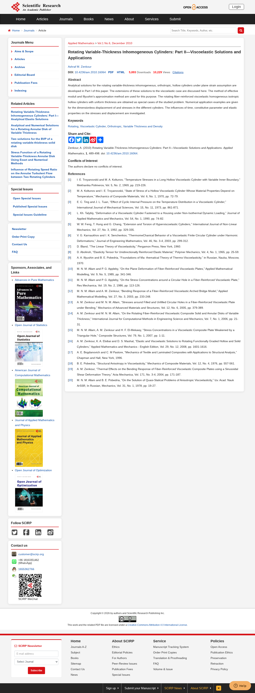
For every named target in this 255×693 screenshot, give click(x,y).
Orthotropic (114, 126)
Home (21, 19)
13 (70, 302)
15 (70, 330)
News (109, 19)
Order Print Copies (165, 652)
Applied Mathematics (81, 43)
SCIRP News (173, 688)
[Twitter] (14, 531)
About (129, 19)
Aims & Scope (24, 51)
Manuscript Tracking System (171, 646)
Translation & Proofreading (170, 658)
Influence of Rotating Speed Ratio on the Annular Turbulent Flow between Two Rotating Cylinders (34, 173)
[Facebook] (26, 531)
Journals (66, 19)
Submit (175, 19)
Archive (20, 67)
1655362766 (26, 569)
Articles (42, 19)
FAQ (15, 251)
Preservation (219, 658)
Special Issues (121, 674)
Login (236, 7)
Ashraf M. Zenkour (79, 66)
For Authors (119, 658)
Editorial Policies (122, 652)
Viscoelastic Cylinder (93, 126)
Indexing (20, 90)
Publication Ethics (222, 652)
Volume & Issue (163, 669)
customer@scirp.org (31, 554)
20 (70, 380)
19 (70, 369)
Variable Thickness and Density (143, 126)
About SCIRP (123, 641)
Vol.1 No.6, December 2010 (114, 43)
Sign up (111, 688)
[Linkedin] (38, 531)
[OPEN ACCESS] (195, 6)
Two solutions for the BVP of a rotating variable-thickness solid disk (33, 142)
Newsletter (19, 229)
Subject (75, 652)
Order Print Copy (23, 236)
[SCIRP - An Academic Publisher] (36, 6)
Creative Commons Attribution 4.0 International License (157, 625)
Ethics (116, 646)
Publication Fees (26, 82)
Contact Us (19, 244)
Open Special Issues (27, 198)
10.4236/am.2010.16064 (90, 72)
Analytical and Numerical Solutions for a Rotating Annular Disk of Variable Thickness (35, 129)
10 (70, 268)
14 (70, 313)
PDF (111, 72)
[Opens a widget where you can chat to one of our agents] (240, 686)
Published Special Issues (30, 206)
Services (152, 19)
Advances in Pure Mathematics (34, 279)
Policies (217, 641)
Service (159, 641)
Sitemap (76, 663)
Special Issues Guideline (30, 214)
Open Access (219, 646)
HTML (121, 72)
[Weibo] (50, 531)
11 (70, 279)
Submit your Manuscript (140, 688)
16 (70, 341)
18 (70, 363)
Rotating (73, 126)
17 (70, 352)
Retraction (217, 663)
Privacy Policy (219, 669)
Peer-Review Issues (124, 663)
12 (70, 291)
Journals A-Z (79, 646)
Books (89, 19)
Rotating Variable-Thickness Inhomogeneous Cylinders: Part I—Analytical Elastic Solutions (35, 115)
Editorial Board (25, 74)
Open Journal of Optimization (33, 470)
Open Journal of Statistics (31, 325)
